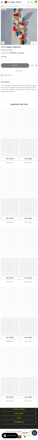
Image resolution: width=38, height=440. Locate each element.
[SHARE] (35, 65)
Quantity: (4, 56)
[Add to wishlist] (32, 65)
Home (2, 6)
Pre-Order (9, 158)
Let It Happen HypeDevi (11, 47)
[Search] (28, 2)
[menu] (2, 2)
